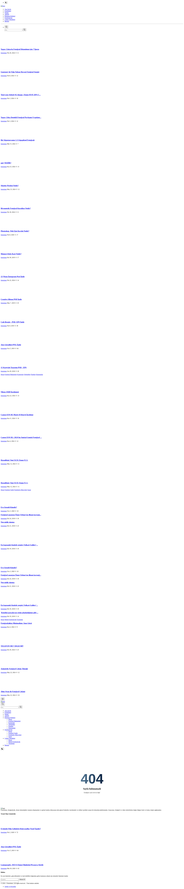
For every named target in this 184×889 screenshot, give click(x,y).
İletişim (7, 21)
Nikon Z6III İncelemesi (10, 392)
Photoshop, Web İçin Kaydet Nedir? (15, 231)
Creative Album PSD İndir (11, 299)
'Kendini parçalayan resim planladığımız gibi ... (19, 613)
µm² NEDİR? (6, 163)
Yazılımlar (20, 619)
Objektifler (27, 374)
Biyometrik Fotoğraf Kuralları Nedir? (16, 208)
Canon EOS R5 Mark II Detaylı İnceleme (17, 415)
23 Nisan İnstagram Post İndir (13, 277)
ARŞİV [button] (7, 14)
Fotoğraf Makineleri (11, 374)
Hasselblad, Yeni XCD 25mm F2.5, (14, 460)
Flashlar (33, 374)
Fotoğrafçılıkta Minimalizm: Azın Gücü (16, 623)
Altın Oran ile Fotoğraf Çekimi (13, 692)
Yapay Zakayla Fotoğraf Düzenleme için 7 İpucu (20, 49)
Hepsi (2, 374)
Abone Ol (22, 879)
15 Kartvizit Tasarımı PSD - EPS (14, 368)
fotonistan (4, 53)
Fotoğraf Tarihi (9, 490)
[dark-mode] (2, 749)
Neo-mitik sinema (7, 522)
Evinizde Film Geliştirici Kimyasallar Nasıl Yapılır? (21, 829)
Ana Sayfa (8, 9)
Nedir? (7, 714)
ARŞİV (7, 716)
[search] (6, 26)
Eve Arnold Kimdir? (9, 507)
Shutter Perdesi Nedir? (10, 186)
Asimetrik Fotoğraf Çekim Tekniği (14, 669)
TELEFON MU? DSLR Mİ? (12, 646)
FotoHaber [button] (8, 11)
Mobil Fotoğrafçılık (10, 619)
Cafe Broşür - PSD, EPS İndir (12, 322)
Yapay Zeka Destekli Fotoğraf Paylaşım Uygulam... (21, 117)
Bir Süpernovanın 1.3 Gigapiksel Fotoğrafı (17, 140)
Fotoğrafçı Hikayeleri (20, 490)
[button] (10, 717)
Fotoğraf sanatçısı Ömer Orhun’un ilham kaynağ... (21, 515)
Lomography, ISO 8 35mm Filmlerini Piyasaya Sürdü (22, 865)
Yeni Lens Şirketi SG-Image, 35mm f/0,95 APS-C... (21, 95)
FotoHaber (8, 712)
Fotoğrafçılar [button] (8, 18)
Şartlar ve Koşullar (10, 886)
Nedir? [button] (7, 13)
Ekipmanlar (39, 374)
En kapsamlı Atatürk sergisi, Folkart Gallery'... (19, 545)
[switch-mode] (6, 3)
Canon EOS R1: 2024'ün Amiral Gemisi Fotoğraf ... (21, 437)
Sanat (29, 490)
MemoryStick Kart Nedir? (11, 254)
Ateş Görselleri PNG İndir (11, 345)
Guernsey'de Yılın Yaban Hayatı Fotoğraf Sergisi (20, 72)
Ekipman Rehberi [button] (10, 16)
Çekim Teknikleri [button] (10, 19)
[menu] (3, 699)
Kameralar (20, 374)
